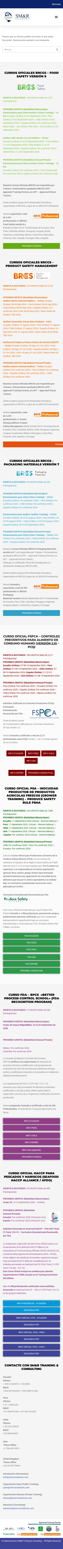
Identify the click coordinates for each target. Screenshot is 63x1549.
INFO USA (31, 761)
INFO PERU (33, 753)
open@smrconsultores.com (16, 1487)
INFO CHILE (48, 753)
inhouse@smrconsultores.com (17, 1498)
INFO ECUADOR (15, 753)
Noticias (56, 4)
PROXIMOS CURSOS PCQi (40, 773)
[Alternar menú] (56, 16)
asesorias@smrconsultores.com (18, 1508)
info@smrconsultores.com (15, 1477)
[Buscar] (57, 49)
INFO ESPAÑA (17, 773)
